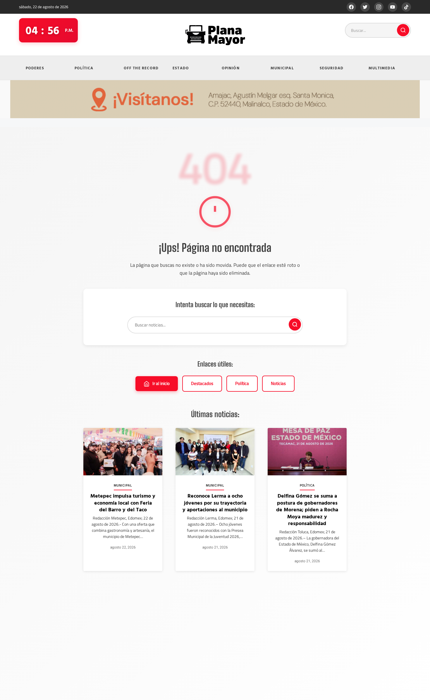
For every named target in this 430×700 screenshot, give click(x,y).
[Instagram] (378, 7)
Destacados (202, 383)
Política (84, 68)
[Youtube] (392, 7)
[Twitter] (365, 7)
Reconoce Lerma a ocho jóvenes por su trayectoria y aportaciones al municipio (215, 502)
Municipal (282, 68)
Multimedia (382, 68)
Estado (181, 68)
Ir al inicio (161, 383)
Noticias (278, 383)
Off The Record (141, 68)
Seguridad (332, 68)
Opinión (231, 68)
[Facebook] (351, 7)
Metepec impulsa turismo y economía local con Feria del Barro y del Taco (122, 502)
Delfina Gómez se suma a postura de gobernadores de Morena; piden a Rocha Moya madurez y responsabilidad (307, 509)
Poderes (35, 68)
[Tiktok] (406, 7)
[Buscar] (403, 30)
